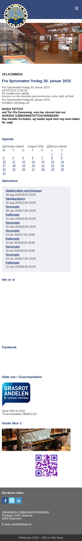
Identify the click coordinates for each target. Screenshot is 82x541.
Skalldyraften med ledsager (24, 190)
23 (62, 165)
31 (4, 173)
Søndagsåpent (15, 198)
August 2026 (35, 146)
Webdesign (25, 537)
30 (62, 169)
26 (23, 169)
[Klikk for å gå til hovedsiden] (16, 16)
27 (33, 169)
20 (33, 165)
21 (42, 165)
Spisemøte (13, 222)
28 (42, 169)
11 (13, 161)
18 (13, 165)
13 (33, 161)
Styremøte (12, 206)
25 (13, 169)
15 (52, 161)
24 (4, 169)
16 (62, 161)
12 (23, 161)
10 (4, 161)
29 (52, 169)
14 (42, 161)
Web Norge (57, 537)
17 (4, 165)
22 (52, 165)
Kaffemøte (12, 214)
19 (23, 165)
